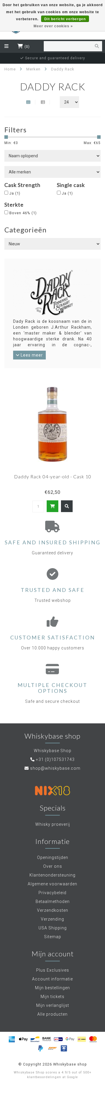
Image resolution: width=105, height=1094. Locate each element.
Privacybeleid (52, 892)
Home (10, 69)
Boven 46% (23, 213)
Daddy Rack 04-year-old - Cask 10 (52, 476)
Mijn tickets (52, 996)
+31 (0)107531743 (55, 759)
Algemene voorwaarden (52, 884)
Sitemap (52, 936)
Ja (14, 193)
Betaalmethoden (53, 901)
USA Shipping (52, 928)
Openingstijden (52, 857)
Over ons (52, 866)
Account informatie (52, 979)
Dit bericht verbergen (65, 19)
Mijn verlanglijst (52, 1005)
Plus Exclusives (52, 970)
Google (72, 1077)
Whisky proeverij (52, 824)
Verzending (52, 919)
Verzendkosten (52, 910)
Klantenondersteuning (52, 875)
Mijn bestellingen (52, 987)
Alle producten (52, 1014)
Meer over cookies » (53, 26)
